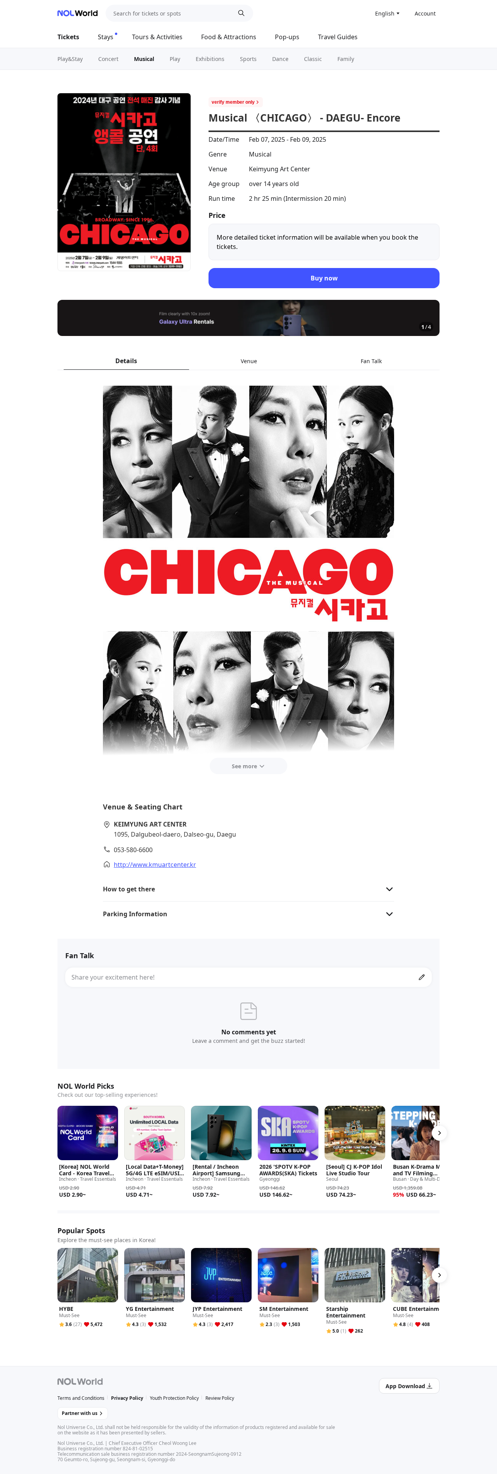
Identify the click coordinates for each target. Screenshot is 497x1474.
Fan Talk (371, 361)
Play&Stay (70, 59)
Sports (248, 59)
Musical (144, 59)
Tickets (68, 37)
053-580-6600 (133, 850)
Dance (280, 59)
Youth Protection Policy (174, 1398)
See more (244, 766)
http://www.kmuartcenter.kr (155, 864)
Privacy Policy (127, 1398)
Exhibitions (210, 59)
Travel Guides (338, 37)
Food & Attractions (228, 37)
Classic (313, 59)
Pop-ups (287, 37)
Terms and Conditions (80, 1398)
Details (126, 361)
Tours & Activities (157, 37)
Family (345, 59)
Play (175, 59)
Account (425, 13)
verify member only (233, 102)
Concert (108, 59)
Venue (249, 361)
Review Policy (219, 1398)
